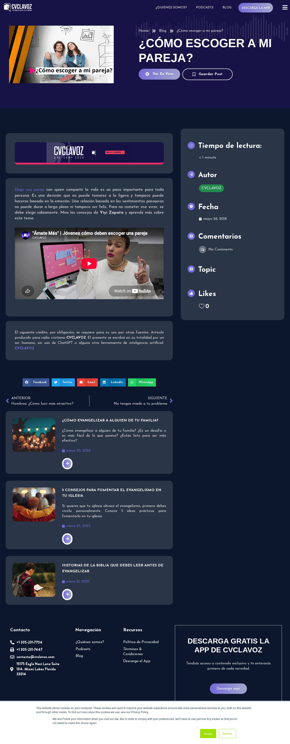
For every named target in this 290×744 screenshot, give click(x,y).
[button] (36, 382)
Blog (227, 7)
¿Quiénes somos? (171, 7)
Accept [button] (208, 733)
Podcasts (204, 7)
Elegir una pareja (29, 190)
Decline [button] (227, 733)
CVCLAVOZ (211, 188)
